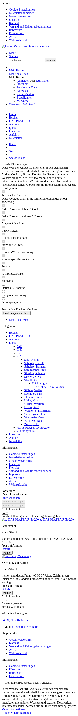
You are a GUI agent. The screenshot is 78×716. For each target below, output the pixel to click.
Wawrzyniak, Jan (34, 414)
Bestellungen (24, 97)
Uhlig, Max (31, 400)
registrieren (42, 80)
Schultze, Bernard (35, 366)
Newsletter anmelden (21, 13)
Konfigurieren (22, 712)
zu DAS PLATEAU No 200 (57, 519)
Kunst (12, 342)
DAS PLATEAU (19, 336)
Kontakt (14, 23)
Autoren (14, 339)
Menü (12, 52)
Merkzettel (23, 101)
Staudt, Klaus (32, 380)
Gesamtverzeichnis (20, 16)
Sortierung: (8, 490)
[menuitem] (42, 9)
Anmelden (23, 80)
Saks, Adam (31, 359)
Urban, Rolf (31, 407)
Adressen (22, 90)
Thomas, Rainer (33, 397)
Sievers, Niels (32, 376)
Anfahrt (13, 437)
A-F (19, 346)
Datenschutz (16, 33)
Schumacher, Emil (35, 369)
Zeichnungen (40, 383)
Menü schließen (18, 73)
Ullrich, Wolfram (34, 403)
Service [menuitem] (26, 22)
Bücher (13, 332)
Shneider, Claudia (34, 373)
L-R (19, 353)
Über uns (14, 19)
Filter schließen (11, 497)
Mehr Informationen (14, 709)
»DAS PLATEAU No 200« (49, 386)
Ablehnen (8, 712)
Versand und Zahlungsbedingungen (30, 26)
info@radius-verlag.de (24, 626)
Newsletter (15, 441)
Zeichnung (24, 556)
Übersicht (22, 84)
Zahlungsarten (25, 94)
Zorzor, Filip (31, 424)
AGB (12, 36)
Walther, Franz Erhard (37, 410)
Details (6, 549)
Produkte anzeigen (13, 501)
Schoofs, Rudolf (34, 363)
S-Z (19, 356)
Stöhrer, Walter (33, 390)
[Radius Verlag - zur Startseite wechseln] (26, 46)
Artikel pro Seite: (12, 509)
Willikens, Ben (33, 420)
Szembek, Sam (33, 393)
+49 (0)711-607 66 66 (15, 620)
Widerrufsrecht (18, 40)
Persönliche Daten (27, 87)
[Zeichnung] (10, 556)
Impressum (15, 29)
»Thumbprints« (26, 431)
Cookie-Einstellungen (22, 9)
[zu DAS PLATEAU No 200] (21, 519)
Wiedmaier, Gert (34, 417)
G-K (19, 349)
